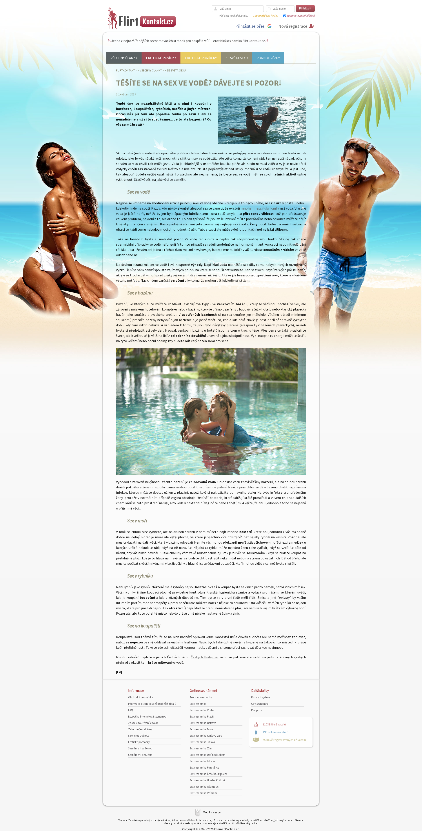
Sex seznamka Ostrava (203, 723)
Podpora (256, 710)
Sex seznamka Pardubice (204, 767)
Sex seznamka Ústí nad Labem (208, 755)
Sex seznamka (198, 704)
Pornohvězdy (268, 58)
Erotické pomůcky (201, 58)
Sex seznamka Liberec (202, 761)
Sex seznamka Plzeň (202, 716)
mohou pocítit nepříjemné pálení (201, 487)
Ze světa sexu (237, 58)
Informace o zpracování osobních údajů (152, 704)
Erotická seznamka (201, 697)
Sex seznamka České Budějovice (208, 774)
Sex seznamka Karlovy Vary (206, 736)
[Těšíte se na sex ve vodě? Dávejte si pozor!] (262, 142)
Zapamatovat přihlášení (301, 16)
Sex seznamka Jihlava (203, 742)
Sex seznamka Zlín (201, 748)
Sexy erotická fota (138, 736)
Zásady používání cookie (143, 723)
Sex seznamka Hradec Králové (207, 780)
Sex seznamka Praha (202, 710)
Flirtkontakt (125, 70)
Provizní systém (260, 697)
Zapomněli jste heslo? (265, 16)
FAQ (130, 710)
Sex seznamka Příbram (203, 793)
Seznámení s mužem (140, 755)
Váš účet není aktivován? (233, 16)
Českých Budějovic (204, 657)
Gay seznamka (260, 704)
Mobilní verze (212, 812)
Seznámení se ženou (140, 748)
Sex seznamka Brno (201, 729)
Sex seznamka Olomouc (204, 787)
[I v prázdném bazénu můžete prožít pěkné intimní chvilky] (211, 473)
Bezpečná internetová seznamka (147, 716)
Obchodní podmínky (140, 697)
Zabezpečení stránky (140, 729)
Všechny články (124, 58)
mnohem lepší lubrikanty (260, 208)
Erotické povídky (161, 58)
